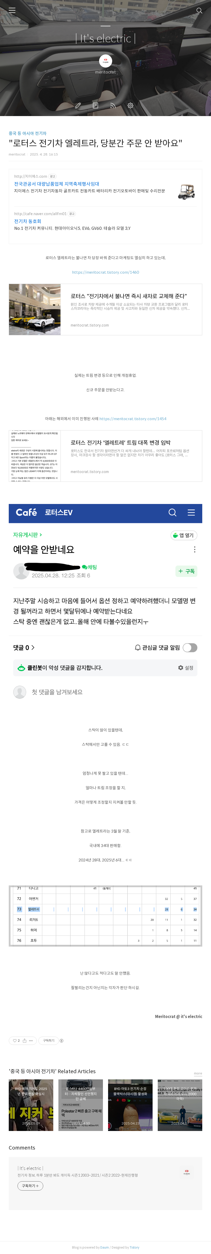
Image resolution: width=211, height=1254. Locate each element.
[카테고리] (12, 10)
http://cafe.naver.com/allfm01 (40, 214)
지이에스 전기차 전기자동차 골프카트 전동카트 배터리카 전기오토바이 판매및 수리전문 (89, 191)
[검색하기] (199, 10)
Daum (104, 1247)
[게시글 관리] (31, 1041)
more (198, 1073)
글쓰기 (79, 105)
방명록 (96, 105)
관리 (131, 105)
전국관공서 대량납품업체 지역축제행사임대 (56, 184)
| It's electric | (105, 38)
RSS (114, 105)
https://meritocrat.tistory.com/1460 (105, 272)
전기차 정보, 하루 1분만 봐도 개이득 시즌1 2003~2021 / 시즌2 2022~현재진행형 (77, 1175)
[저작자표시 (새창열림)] (61, 1041)
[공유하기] (24, 1041)
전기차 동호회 (27, 221)
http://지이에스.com (30, 176)
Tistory (134, 1247)
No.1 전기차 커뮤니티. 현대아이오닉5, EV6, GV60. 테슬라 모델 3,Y (72, 228)
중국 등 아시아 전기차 (28, 133)
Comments (22, 1148)
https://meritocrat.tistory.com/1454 (132, 418)
